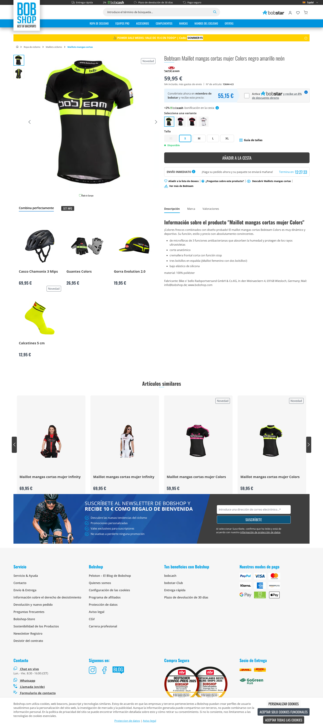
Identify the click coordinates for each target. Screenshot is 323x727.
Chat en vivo (29, 669)
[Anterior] (29, 122)
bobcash (170, 576)
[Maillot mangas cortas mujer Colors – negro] (204, 122)
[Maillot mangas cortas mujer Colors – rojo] (192, 122)
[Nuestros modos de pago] (275, 587)
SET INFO (67, 208)
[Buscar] (215, 12)
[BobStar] (273, 12)
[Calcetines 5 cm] (40, 318)
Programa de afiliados (105, 597)
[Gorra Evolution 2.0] (135, 246)
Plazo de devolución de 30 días (155, 2)
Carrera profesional (103, 626)
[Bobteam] (171, 69)
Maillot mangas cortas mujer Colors (196, 477)
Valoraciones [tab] (211, 209)
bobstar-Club (173, 583)
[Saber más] (305, 38)
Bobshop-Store (24, 619)
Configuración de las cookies (109, 590)
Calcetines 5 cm (32, 343)
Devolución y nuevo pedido (33, 605)
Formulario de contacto (37, 693)
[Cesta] (306, 12)
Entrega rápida (84, 2)
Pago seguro (194, 2)
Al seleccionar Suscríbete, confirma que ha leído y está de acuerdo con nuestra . (248, 530)
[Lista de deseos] (298, 12)
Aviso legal (96, 612)
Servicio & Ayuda (25, 576)
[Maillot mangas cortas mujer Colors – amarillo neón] (169, 122)
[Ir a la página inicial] (26, 15)
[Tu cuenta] (290, 12)
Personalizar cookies (283, 703)
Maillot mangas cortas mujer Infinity (50, 477)
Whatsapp (27, 681)
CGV (92, 619)
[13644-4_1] (93, 122)
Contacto (19, 583)
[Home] (17, 46)
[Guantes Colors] (87, 246)
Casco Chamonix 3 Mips (38, 272)
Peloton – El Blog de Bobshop (110, 576)
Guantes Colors (79, 272)
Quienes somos (100, 583)
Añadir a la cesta (237, 158)
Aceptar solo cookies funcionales (284, 711)
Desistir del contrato (28, 641)
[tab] (172, 209)
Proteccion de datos (127, 721)
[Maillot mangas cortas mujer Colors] (198, 440)
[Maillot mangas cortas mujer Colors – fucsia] (181, 122)
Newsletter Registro (27, 633)
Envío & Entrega (24, 590)
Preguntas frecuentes (28, 612)
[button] (250, 140)
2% (104, 2)
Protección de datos (103, 605)
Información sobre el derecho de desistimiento (47, 597)
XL (227, 138)
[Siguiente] (156, 122)
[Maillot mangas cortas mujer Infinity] (51, 440)
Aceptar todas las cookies (283, 719)
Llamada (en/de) (32, 687)
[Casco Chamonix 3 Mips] (40, 246)
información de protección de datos (260, 532)
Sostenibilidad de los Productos (36, 626)
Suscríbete (253, 519)
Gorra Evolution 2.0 (129, 272)
